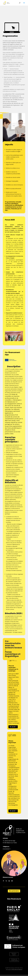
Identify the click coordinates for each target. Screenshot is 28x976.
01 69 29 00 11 (6, 849)
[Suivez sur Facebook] (3, 881)
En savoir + (13, 726)
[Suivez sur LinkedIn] (9, 881)
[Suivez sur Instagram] (12, 881)
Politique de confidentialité (14, 960)
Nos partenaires (14, 891)
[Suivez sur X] (6, 881)
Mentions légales (14, 954)
